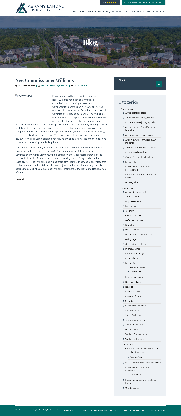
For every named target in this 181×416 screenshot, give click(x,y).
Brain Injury (130, 206)
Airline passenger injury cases (139, 135)
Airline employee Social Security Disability (140, 129)
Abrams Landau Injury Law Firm (31, 410)
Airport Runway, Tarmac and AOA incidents (140, 141)
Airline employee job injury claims (140, 122)
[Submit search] (159, 84)
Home (75, 12)
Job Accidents (80, 85)
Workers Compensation (136, 334)
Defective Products (134, 220)
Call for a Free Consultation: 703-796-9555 (144, 2)
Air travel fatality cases (135, 112)
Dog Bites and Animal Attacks (138, 234)
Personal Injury (128, 188)
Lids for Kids (135, 271)
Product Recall (136, 357)
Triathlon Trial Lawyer (135, 324)
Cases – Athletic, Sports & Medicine (141, 157)
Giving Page (130, 239)
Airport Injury (127, 109)
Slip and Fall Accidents (135, 305)
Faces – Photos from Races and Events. (143, 362)
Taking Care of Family (135, 320)
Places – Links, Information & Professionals (138, 168)
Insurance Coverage (134, 253)
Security (129, 301)
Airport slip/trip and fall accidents (140, 147)
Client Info (118, 12)
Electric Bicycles (137, 352)
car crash (129, 210)
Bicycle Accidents (133, 201)
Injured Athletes (132, 248)
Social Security (132, 310)
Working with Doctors (135, 339)
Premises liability (133, 291)
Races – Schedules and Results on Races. (140, 176)
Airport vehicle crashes (136, 152)
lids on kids (130, 162)
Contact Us (159, 12)
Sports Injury (127, 344)
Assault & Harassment (135, 192)
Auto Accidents (132, 196)
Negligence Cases (133, 282)
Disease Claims (132, 229)
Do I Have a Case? (135, 12)
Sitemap (60, 410)
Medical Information (134, 277)
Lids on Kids (130, 263)
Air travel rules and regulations (139, 117)
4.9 (105, 2)
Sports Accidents (133, 315)
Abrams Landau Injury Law (54, 85)
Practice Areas (96, 12)
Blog (148, 12)
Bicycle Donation (138, 267)
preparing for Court (134, 296)
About (83, 12)
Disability (129, 225)
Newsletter (130, 286)
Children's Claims (133, 215)
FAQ (108, 12)
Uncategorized (132, 182)
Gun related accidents (135, 244)
